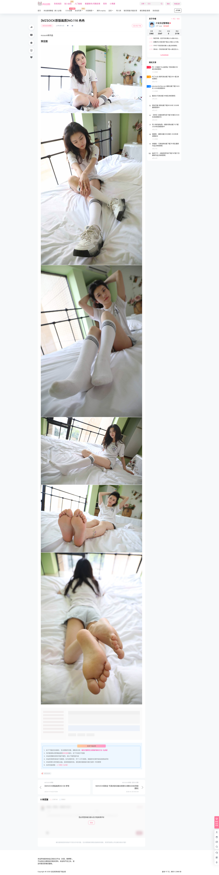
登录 (168, 4)
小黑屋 (112, 4)
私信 (178, 19)
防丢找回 (57, 4)
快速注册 (177, 4)
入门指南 (78, 4)
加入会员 (68, 3)
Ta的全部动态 (164, 55)
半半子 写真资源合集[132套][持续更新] (163, 45)
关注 (174, 19)
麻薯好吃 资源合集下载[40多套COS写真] (164, 42)
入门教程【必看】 (62, 765)
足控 (110, 11)
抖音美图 (89, 11)
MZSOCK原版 (47, 26)
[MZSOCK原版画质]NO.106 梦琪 (56, 786)
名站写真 (79, 10)
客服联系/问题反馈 (92, 4)
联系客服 (65, 753)
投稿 (178, 10)
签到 (105, 4)
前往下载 (138, 26)
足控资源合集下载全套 (58, 871)
